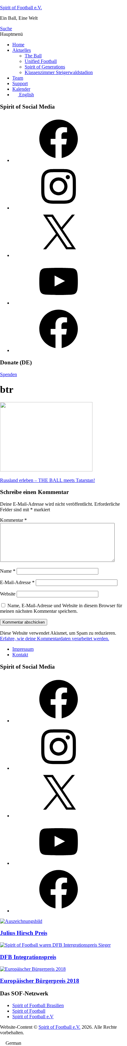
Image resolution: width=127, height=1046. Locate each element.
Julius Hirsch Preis (23, 933)
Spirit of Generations (45, 66)
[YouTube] (58, 302)
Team (17, 78)
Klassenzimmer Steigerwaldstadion (59, 72)
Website (7, 593)
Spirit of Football (28, 1011)
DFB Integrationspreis (28, 957)
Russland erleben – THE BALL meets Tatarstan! (47, 480)
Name (7, 571)
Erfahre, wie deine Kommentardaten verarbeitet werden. (54, 638)
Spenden (8, 374)
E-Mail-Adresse (17, 582)
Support (20, 83)
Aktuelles (21, 50)
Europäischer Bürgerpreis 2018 (39, 981)
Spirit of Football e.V (33, 1016)
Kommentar (13, 520)
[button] (63, 1043)
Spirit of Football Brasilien (38, 1005)
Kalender (21, 89)
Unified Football (41, 61)
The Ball (33, 55)
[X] (58, 255)
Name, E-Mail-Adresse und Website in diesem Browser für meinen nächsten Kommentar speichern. (61, 608)
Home (18, 44)
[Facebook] (58, 160)
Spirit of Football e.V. (21, 7)
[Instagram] (58, 207)
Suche (6, 28)
